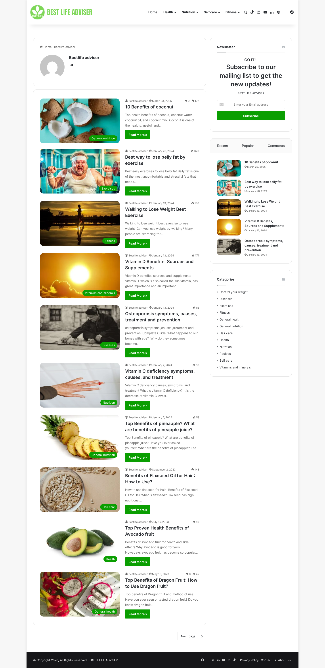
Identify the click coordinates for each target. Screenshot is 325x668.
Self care (210, 12)
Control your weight (234, 292)
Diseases (226, 299)
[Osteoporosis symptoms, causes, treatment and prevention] (229, 247)
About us (284, 660)
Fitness (231, 12)
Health (168, 12)
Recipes (225, 353)
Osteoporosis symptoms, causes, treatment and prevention (264, 245)
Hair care (226, 333)
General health (230, 319)
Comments (276, 146)
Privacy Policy (249, 660)
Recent (222, 146)
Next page (188, 636)
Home (152, 12)
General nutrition (231, 326)
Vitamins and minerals (235, 367)
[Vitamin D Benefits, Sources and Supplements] (229, 227)
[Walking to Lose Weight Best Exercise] (229, 207)
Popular (248, 146)
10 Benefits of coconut (149, 107)
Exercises (226, 305)
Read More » (137, 135)
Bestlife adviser (84, 57)
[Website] (71, 65)
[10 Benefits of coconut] (229, 168)
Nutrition (188, 12)
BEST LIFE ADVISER (104, 660)
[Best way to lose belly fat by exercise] (229, 188)
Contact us (268, 660)
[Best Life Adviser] (62, 12)
